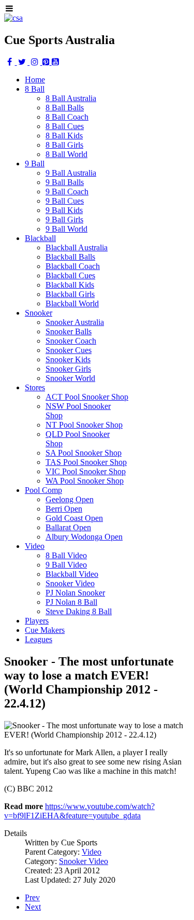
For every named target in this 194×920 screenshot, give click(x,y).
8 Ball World (66, 154)
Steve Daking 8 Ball (79, 611)
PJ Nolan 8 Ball (71, 602)
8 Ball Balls (65, 107)
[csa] (13, 17)
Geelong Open (70, 499)
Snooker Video (70, 583)
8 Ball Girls (64, 144)
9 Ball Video (66, 564)
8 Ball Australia (71, 98)
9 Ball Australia (71, 172)
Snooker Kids (68, 359)
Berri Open (64, 508)
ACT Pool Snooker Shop (87, 396)
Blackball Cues (70, 275)
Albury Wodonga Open (84, 536)
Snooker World (70, 378)
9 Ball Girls (64, 219)
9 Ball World (66, 228)
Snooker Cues (69, 350)
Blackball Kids (70, 284)
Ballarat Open (68, 527)
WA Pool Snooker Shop (85, 480)
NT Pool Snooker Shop (84, 424)
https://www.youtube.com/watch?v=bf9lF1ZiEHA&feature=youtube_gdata (79, 811)
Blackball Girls (70, 294)
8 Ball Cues (65, 126)
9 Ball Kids (64, 210)
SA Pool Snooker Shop (84, 452)
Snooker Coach (71, 340)
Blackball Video (72, 574)
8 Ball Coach (67, 116)
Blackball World (72, 303)
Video (91, 851)
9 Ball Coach (67, 191)
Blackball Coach (73, 266)
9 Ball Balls (65, 182)
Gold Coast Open (74, 518)
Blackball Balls (70, 256)
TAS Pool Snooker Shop (86, 462)
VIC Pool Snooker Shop (86, 471)
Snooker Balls (69, 331)
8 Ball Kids (64, 135)
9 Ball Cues (65, 200)
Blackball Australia (77, 247)
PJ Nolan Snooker (75, 592)
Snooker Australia (75, 322)
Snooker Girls (68, 368)
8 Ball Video (66, 555)
